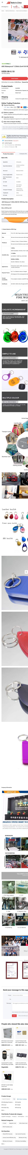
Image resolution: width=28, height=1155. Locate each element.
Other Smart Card (23, 1123)
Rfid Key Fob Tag (23, 1137)
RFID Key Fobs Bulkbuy (20, 1141)
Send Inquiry (14, 78)
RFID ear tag (18, 1107)
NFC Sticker (17, 1105)
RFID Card (3, 1105)
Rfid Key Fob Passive (7, 1141)
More (2, 1144)
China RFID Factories (7, 1134)
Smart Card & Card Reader (21, 10)
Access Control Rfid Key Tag (9, 1137)
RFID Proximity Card (7, 1126)
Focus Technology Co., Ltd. (18, 1149)
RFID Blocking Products (6, 1102)
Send (14, 1015)
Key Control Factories (20, 1134)
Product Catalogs (22, 1099)
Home (2, 10)
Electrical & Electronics (10, 10)
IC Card (4, 1123)
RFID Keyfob (18, 1102)
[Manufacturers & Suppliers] (14, 2)
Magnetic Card (12, 1123)
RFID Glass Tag (5, 1107)
